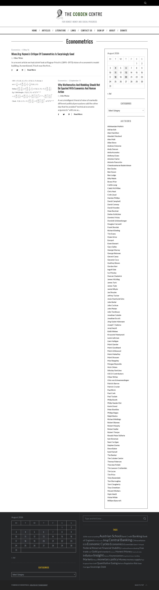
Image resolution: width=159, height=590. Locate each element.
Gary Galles (112, 247)
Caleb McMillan (113, 188)
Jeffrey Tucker (113, 295)
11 (115, 72)
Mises (95, 560)
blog (105, 540)
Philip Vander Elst (114, 403)
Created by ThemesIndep (39, 585)
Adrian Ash (111, 129)
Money (122, 559)
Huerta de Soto (137, 552)
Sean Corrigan (113, 442)
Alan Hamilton (113, 133)
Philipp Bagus (112, 413)
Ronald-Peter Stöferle (116, 435)
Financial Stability (111, 547)
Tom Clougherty (113, 484)
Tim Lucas (111, 471)
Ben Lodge (111, 175)
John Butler (112, 302)
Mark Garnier (112, 344)
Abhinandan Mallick (115, 126)
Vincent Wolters (113, 491)
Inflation (88, 555)
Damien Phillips (113, 198)
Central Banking (120, 540)
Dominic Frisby (113, 217)
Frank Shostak (113, 227)
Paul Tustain (112, 396)
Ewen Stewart (112, 243)
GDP (90, 552)
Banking (137, 536)
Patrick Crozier (113, 387)
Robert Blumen (113, 422)
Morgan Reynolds (114, 364)
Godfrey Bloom (113, 263)
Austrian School (110, 536)
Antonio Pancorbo (114, 162)
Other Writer (18, 58)
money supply (134, 559)
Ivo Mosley (111, 273)
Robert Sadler (112, 429)
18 (115, 77)
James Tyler (112, 286)
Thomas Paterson (114, 461)
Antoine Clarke (113, 159)
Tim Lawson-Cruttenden (117, 468)
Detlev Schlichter (114, 214)
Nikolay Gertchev (114, 370)
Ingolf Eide (111, 269)
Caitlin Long (112, 185)
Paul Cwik (111, 393)
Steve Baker (112, 448)
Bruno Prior (112, 182)
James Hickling (113, 279)
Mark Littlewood (114, 351)
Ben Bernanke (98, 540)
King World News (128, 556)
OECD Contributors (115, 374)
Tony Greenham (113, 487)
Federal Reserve (92, 547)
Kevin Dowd (112, 406)
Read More (31, 70)
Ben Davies (111, 168)
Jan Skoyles (112, 292)
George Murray (113, 250)
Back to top (139, 585)
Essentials (128, 544)
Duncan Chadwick (114, 276)
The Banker (112, 455)
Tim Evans (111, 234)
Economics (15, 50)
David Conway (113, 204)
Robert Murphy (113, 426)
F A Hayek (141, 544)
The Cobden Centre (115, 458)
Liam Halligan (112, 341)
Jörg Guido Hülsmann (116, 321)
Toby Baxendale (113, 478)
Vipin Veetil (112, 494)
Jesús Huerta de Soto (115, 299)
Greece (112, 552)
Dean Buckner (113, 211)
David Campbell (113, 201)
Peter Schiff (93, 563)
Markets (88, 559)
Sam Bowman (112, 439)
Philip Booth (112, 400)
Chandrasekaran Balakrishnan (119, 165)
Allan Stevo (111, 142)
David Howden (113, 208)
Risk (136, 563)
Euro (135, 544)
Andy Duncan (112, 149)
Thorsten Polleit (113, 465)
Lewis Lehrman (113, 338)
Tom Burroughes (114, 481)
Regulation (129, 563)
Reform (121, 563)
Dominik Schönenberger (117, 221)
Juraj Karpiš (112, 328)
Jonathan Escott (113, 318)
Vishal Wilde (112, 497)
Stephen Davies (113, 445)
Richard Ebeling (113, 230)
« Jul (109, 93)
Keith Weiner (112, 331)
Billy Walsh (111, 178)
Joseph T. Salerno (114, 325)
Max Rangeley (113, 361)
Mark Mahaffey (113, 354)
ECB (85, 544)
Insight (98, 555)
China (135, 540)
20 (126, 77)
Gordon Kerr (112, 266)
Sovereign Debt (98, 566)
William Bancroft (114, 500)
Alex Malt (111, 139)
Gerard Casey (112, 256)
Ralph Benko (112, 416)
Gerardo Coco (113, 260)
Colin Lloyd (111, 195)
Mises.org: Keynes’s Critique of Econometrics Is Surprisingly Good (42, 54)
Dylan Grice (112, 237)
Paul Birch (111, 390)
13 (126, 72)
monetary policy (107, 559)
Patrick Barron (113, 383)
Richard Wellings (114, 419)
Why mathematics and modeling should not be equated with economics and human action (79, 88)
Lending (137, 556)
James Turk (112, 282)
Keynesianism (116, 555)
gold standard (104, 551)
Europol (110, 240)
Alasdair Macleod (114, 136)
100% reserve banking (91, 537)
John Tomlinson (113, 312)
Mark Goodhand (114, 347)
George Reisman (114, 253)
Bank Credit (127, 536)
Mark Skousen (113, 357)
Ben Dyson (111, 172)
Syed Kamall (112, 452)
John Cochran (112, 305)
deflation (141, 540)
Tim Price (111, 474)
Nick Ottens (112, 367)
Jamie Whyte (112, 289)
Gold (94, 551)
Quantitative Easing (107, 563)
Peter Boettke (113, 409)
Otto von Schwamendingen (118, 380)
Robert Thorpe (113, 432)
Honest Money (123, 551)
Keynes (106, 556)
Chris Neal (111, 191)
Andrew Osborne (114, 146)
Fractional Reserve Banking (130, 548)
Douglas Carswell (114, 224)
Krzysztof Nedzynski (115, 334)
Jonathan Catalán (114, 315)
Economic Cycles (98, 544)
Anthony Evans (113, 155)
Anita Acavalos (113, 152)
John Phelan (64, 95)
